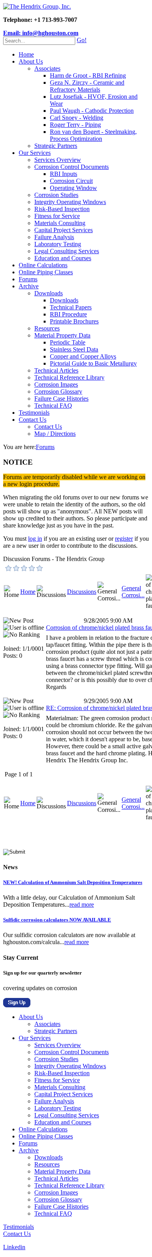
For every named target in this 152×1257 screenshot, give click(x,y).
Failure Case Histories (61, 398)
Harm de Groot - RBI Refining (88, 75)
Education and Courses (62, 258)
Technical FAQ (53, 405)
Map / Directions (55, 433)
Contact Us (32, 419)
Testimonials (34, 412)
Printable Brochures (74, 321)
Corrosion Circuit (71, 181)
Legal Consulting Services (66, 251)
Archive (29, 286)
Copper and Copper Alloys (83, 356)
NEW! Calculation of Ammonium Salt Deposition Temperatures (72, 882)
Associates (47, 68)
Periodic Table (67, 342)
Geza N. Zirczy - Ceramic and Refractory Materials (87, 86)
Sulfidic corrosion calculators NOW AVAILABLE (57, 920)
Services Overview (57, 159)
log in (35, 538)
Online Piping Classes (46, 272)
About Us (31, 61)
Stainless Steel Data (74, 349)
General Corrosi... (133, 591)
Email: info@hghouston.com (40, 33)
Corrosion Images (56, 384)
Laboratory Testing (57, 244)
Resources (47, 328)
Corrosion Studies (56, 195)
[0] (8, 568)
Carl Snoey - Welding (76, 117)
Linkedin (14, 1247)
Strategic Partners (55, 145)
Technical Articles (56, 370)
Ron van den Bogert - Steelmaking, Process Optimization (93, 135)
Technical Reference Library (69, 377)
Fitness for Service (57, 216)
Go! (82, 40)
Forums (28, 279)
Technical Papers (71, 307)
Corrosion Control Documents (71, 166)
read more (81, 904)
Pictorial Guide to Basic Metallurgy (93, 363)
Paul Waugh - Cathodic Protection (92, 110)
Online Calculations (43, 265)
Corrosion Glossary (58, 391)
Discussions (81, 591)
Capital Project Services (63, 230)
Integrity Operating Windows (70, 202)
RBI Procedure (68, 314)
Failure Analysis (54, 237)
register (124, 538)
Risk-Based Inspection (62, 209)
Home (26, 54)
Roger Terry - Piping (75, 124)
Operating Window (73, 188)
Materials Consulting (59, 223)
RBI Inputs (63, 173)
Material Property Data (62, 335)
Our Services (35, 152)
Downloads (48, 293)
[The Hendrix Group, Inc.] (37, 6)
